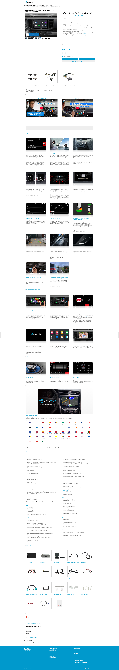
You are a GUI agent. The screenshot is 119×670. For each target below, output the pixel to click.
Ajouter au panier (70, 58)
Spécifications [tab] (28, 451)
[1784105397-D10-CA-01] (40, 24)
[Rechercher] (76, 2)
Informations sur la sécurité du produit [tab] (33, 623)
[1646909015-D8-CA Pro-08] (46, 38)
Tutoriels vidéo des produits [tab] (31, 94)
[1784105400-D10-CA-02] (29, 38)
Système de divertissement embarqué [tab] (33, 289)
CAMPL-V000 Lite (29, 84)
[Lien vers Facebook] (85, 2)
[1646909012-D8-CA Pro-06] (49, 38)
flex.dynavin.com (56, 417)
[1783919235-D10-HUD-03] (39, 38)
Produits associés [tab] (29, 68)
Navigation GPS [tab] (29, 385)
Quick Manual (30, 617)
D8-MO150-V (85, 33)
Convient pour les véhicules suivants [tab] (32, 119)
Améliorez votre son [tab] (29, 356)
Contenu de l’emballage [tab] (30, 545)
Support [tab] (27, 613)
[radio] (63, 46)
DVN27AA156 (87, 316)
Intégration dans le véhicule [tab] (31, 133)
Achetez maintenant (86, 58)
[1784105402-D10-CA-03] (36, 38)
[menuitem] (49, 2)
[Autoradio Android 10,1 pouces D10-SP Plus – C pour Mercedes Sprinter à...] (0, 335)
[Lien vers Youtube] (87, 2)
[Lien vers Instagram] (88, 2)
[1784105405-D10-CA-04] (32, 38)
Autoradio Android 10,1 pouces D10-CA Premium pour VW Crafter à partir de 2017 (38, 5)
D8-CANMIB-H (73, 38)
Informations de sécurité (32, 637)
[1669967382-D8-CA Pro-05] (42, 38)
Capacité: (63, 44)
